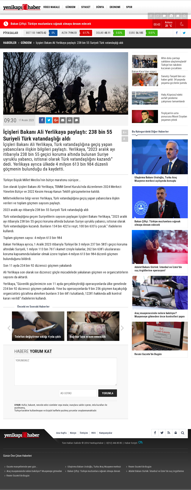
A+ (125, 132)
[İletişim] (178, 16)
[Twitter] (49, 120)
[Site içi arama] (184, 16)
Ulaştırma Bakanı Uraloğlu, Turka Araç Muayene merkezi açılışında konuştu (92, 467)
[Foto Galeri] (171, 16)
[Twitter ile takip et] (184, 33)
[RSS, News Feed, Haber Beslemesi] (168, 432)
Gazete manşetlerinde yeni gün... (22, 466)
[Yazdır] (70, 120)
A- (125, 139)
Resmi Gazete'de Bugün (140, 466)
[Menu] (151, 16)
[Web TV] (164, 16)
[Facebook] (42, 120)
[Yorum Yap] (76, 120)
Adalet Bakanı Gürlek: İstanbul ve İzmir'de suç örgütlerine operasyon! (154, 471)
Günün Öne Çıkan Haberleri (17, 455)
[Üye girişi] (175, 432)
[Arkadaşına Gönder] (63, 120)
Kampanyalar (105, 432)
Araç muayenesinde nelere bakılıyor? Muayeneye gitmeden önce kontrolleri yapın (32, 471)
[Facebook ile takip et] (176, 33)
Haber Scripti (131, 443)
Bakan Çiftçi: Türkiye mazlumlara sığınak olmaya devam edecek (51, 24)
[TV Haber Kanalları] (157, 16)
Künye (73, 432)
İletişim (84, 432)
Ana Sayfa (61, 432)
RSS (93, 432)
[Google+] (56, 120)
